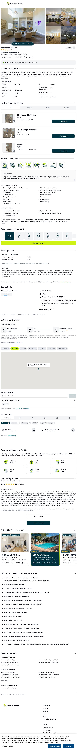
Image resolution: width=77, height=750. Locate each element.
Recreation (63, 348)
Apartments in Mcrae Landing (10, 662)
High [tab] (43, 423)
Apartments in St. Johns (46, 672)
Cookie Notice (54, 742)
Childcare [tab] (5, 423)
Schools (6, 348)
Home (2, 694)
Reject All (68, 746)
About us (45, 708)
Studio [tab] (29, 107)
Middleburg (12, 694)
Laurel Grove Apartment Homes (43, 558)
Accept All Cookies (54, 746)
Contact (45, 711)
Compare (69, 47)
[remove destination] (74, 400)
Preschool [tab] (15, 423)
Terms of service (48, 727)
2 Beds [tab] (66, 107)
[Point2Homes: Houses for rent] (15, 3)
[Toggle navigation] (3, 3)
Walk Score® (19, 342)
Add (73, 396)
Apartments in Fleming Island (9, 674)
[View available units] (8, 118)
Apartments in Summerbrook (9, 665)
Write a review (38, 523)
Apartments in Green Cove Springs (49, 674)
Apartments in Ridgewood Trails (48, 660)
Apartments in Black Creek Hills (48, 662)
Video (24, 43)
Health (43, 348)
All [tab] (10, 107)
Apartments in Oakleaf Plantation (11, 677)
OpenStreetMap (12, 435)
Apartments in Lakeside (8, 672)
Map (31, 43)
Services (52, 348)
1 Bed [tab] (48, 107)
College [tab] (51, 423)
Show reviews (38, 516)
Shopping (33, 348)
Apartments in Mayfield (8, 660)
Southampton (21, 694)
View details (63, 121)
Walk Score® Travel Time (22, 408)
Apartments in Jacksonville (47, 677)
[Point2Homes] (11, 705)
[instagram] (53, 309)
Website (44, 294)
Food (24, 348)
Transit (16, 348)
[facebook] (50, 309)
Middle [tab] (36, 423)
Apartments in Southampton (9, 688)
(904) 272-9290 (46, 291)
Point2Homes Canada (49, 719)
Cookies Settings (8, 746)
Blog (44, 716)
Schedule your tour (38, 243)
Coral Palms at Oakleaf (9, 558)
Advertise (46, 714)
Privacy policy (47, 730)
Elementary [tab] (26, 423)
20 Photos (17, 43)
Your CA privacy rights (50, 733)
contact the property (64, 282)
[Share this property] (73, 47)
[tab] (4, 165)
